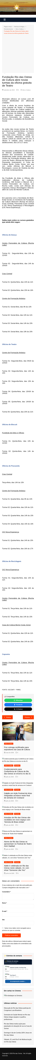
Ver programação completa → (18, 981)
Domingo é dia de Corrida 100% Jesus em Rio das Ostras (18, 1034)
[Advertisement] (18, 53)
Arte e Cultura (26, 90)
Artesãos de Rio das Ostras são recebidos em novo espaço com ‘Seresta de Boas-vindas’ (17, 820)
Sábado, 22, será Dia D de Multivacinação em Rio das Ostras (18, 1041)
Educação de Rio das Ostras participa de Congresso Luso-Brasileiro (17, 1009)
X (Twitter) (19, 709)
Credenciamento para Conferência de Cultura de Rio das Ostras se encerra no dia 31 (17, 771)
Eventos (17, 765)
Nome (4, 903)
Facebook (19, 704)
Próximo (27, 717)
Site (3, 919)
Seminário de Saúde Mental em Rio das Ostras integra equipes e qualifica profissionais (17, 1017)
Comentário (6, 892)
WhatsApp (19, 700)
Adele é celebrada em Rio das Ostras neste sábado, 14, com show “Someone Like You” (16, 868)
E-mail (4, 911)
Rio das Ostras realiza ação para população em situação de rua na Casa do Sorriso (18, 1026)
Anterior (8, 717)
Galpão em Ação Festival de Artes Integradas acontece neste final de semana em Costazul (18, 795)
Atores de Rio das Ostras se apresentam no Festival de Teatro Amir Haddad (18, 844)
